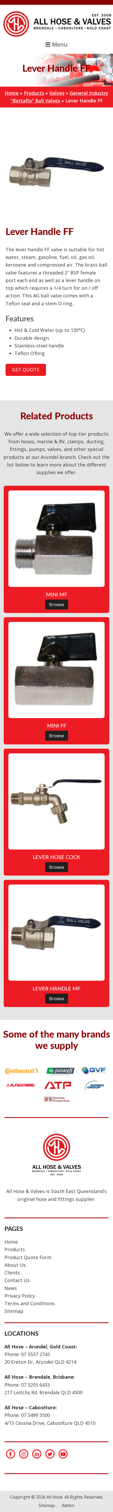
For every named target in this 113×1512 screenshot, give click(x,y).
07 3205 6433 (35, 1385)
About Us (15, 1265)
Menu (59, 44)
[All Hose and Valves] (56, 36)
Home (12, 93)
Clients (12, 1272)
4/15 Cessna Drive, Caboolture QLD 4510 (49, 1423)
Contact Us (17, 1280)
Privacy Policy (19, 1296)
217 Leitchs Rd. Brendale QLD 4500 (43, 1392)
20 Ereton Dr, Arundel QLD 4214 (40, 1362)
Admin (68, 1505)
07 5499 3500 (35, 1415)
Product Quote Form (28, 1257)
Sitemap (13, 1311)
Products (34, 93)
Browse (56, 604)
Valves (56, 93)
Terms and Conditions (29, 1303)
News (10, 1288)
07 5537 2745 (35, 1354)
